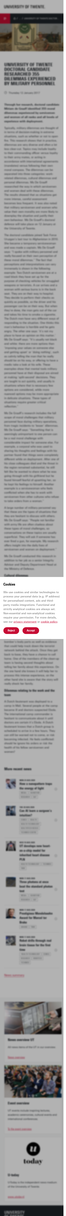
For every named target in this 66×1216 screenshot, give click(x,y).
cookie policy (49, 621)
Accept (31, 630)
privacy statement (25, 621)
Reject (11, 630)
